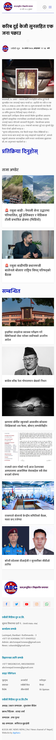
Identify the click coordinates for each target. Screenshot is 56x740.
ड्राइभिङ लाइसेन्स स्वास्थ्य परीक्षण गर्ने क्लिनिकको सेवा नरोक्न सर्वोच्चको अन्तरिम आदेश (26, 336)
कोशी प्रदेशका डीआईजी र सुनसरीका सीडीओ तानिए (27, 563)
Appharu (16, 733)
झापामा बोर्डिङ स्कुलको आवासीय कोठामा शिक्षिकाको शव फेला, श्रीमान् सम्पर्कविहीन (26, 424)
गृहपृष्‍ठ (5, 680)
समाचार (5, 685)
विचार (41, 685)
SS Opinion (44, 689)
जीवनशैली (25, 689)
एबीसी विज (25, 685)
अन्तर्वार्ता (24, 680)
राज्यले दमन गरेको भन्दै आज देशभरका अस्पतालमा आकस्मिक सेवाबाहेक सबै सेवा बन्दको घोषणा (26, 471)
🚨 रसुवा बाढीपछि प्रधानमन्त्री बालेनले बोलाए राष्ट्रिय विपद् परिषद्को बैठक (28, 270)
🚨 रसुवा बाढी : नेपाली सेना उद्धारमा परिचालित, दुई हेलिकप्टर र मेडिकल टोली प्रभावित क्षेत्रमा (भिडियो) (27, 215)
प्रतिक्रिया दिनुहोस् (20, 151)
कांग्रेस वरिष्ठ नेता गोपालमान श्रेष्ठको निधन (25, 381)
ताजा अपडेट (10, 170)
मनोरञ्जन (42, 680)
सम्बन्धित (11, 291)
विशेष (4, 689)
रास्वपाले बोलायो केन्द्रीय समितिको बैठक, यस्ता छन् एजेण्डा (26, 517)
